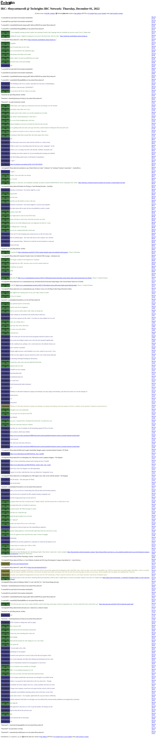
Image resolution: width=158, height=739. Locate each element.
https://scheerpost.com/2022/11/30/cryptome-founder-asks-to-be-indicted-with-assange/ (43, 252)
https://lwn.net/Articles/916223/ (19, 564)
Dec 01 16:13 (154, 563)
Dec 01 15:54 (154, 545)
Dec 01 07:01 (154, 102)
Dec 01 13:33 (154, 464)
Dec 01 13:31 (154, 453)
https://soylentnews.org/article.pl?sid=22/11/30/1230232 (26, 164)
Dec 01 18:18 (154, 622)
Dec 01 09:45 (154, 252)
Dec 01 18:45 (154, 706)
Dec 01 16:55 (154, 596)
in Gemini (91, 13)
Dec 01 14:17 (154, 486)
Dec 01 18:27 (154, 677)
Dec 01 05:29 (154, 83)
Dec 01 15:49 (154, 530)
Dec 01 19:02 (154, 725)
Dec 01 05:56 (154, 98)
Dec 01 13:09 (154, 322)
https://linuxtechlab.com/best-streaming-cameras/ (81, 552)
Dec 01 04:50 (154, 65)
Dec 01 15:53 (154, 538)
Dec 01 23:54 (154, 732)
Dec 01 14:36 (154, 490)
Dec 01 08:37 (154, 204)
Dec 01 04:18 (154, 47)
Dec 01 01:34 (154, 17)
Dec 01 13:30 (154, 420)
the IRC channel (50, 13)
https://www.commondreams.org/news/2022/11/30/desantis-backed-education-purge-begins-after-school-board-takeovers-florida (55, 278)
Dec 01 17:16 (154, 611)
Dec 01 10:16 (154, 292)
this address (78, 13)
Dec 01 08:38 (154, 212)
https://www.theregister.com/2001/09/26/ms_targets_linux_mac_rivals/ (30, 465)
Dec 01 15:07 (154, 527)
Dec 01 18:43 (154, 688)
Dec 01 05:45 (154, 94)
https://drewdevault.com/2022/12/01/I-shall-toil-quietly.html (116, 604)
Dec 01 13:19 (154, 362)
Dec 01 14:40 (154, 501)
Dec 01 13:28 (154, 417)
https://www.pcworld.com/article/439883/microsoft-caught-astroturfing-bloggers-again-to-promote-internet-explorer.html (44, 435)
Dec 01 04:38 (154, 50)
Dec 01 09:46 (154, 259)
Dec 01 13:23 (154, 369)
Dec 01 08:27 (154, 175)
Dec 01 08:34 (154, 182)
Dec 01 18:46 (154, 714)
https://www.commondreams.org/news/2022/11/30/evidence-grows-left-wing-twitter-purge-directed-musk (46, 285)
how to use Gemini (100, 13)
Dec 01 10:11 (154, 278)
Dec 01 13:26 (154, 409)
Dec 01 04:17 (154, 32)
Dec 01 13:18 (154, 351)
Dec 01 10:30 (154, 296)
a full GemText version (116, 13)
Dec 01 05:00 (154, 69)
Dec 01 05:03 (154, 76)
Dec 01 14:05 (154, 483)
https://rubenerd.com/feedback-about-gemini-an (73, 36)
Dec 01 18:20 (154, 626)
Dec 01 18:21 (154, 666)
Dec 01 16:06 (154, 552)
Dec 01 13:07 (154, 314)
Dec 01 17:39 (154, 618)
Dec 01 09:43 (154, 248)
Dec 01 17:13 (154, 604)
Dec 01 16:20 (154, 585)
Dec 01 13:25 (154, 406)
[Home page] (8, 4)
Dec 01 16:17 (154, 578)
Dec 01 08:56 (154, 234)
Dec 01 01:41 (154, 28)
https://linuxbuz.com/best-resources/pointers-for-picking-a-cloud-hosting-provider (101, 182)
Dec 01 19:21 (154, 728)
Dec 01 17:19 (154, 615)
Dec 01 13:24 (154, 387)
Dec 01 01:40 (154, 25)
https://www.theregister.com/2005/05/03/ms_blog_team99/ (27, 454)
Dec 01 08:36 (154, 190)
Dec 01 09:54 (154, 274)
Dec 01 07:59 (154, 105)
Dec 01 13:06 (154, 303)
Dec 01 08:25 (154, 138)
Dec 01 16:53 (154, 589)
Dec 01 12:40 (154, 300)
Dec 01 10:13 (154, 285)
